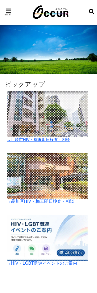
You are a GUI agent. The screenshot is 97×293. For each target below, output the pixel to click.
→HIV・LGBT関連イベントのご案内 (42, 263)
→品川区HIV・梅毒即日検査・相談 (40, 201)
